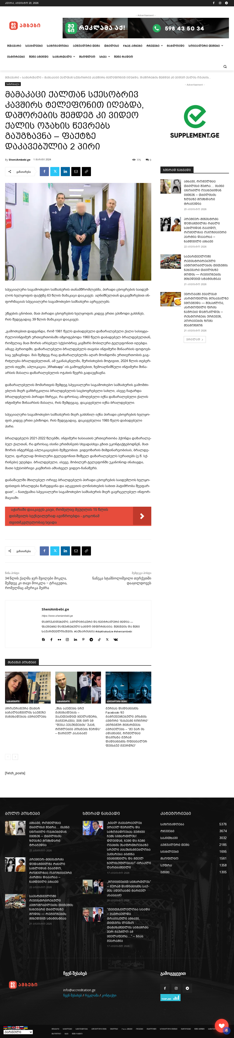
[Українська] (26, 1027)
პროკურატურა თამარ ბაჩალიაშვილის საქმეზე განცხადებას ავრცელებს (25, 712)
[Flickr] (59, 639)
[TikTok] (99, 639)
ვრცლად (193, 339)
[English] (14, 1027)
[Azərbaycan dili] (10, 1027)
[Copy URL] (86, 171)
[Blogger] (43, 639)
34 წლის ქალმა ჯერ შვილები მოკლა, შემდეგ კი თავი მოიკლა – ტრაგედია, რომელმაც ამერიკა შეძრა (36, 583)
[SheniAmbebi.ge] (23, 624)
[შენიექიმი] (222, 1026)
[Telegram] (226, 3)
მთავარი (12, 77)
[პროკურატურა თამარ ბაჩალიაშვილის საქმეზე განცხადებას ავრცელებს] (28, 688)
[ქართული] (18, 1027)
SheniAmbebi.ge (19, 159)
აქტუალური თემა (117, 701)
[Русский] (22, 1027)
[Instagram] (220, 3)
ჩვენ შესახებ (72, 995)
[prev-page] (8, 757)
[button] (225, 66)
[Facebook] (213, 3)
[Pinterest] (83, 639)
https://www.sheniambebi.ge (57, 615)
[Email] (75, 171)
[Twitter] (54, 171)
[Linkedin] (65, 171)
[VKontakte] (116, 639)
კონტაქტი (109, 995)
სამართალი (31, 77)
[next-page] (15, 757)
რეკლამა (92, 995)
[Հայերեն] (5, 1027)
